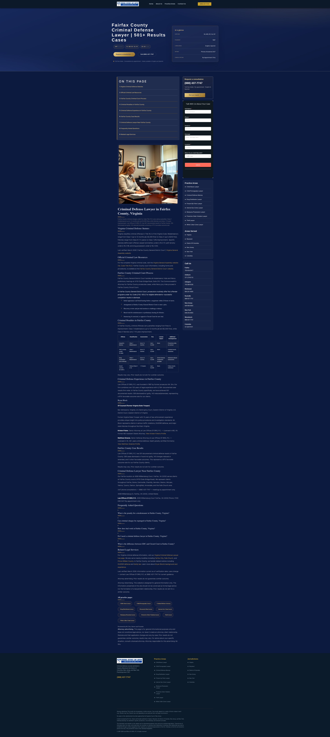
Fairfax (187, 267)
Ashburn (188, 275)
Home (151, 4)
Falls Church (168, 558)
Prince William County (125, 561)
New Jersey (188, 303)
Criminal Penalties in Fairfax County (132, 104)
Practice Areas (170, 4)
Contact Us (182, 4)
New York (188, 310)
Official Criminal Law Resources (131, 92)
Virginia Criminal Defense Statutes (131, 86)
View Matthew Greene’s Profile (129, 444)
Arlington (188, 282)
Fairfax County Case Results (130, 116)
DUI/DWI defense (124, 564)
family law (137, 564)
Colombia (188, 324)
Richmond (188, 289)
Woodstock (188, 317)
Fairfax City (159, 558)
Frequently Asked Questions (130, 128)
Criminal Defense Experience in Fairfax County (136, 110)
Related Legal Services (128, 134)
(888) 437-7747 (193, 83)
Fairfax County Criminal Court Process (133, 98)
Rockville (188, 296)
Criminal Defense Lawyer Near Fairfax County (135, 122)
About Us (159, 4)
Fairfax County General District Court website (156, 269)
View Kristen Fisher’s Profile (156, 433)
